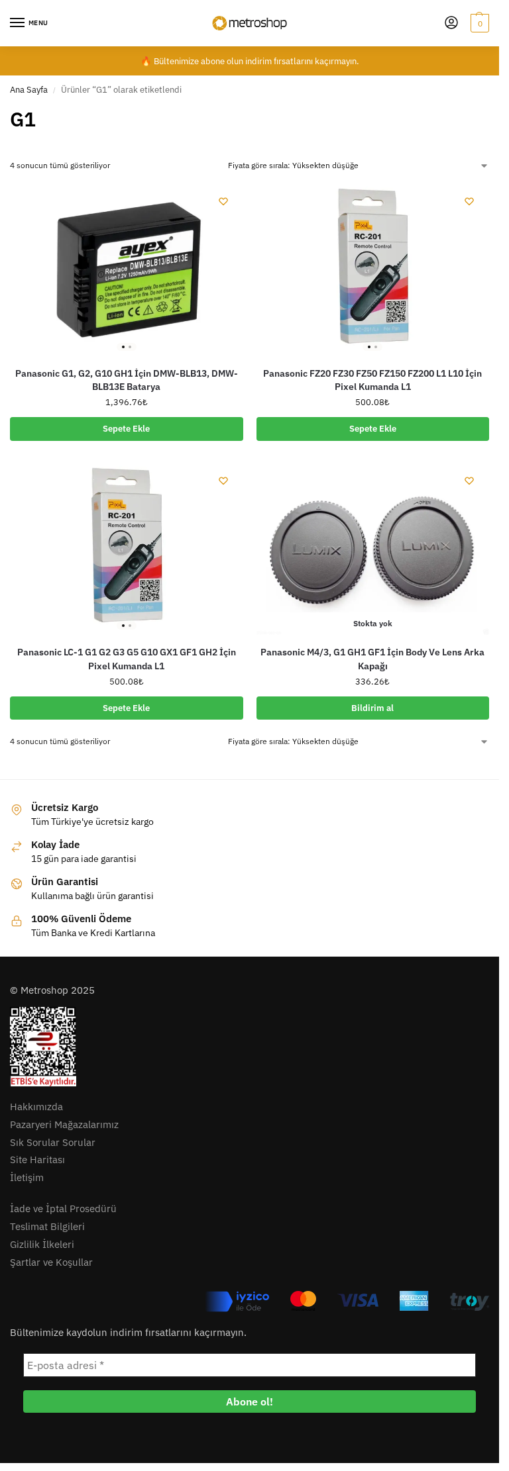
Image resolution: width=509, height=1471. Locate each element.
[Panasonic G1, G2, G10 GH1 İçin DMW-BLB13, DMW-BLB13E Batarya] (126, 268)
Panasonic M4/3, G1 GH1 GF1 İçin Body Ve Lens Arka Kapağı (372, 658)
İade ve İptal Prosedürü (63, 1208)
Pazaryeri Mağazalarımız (64, 1124)
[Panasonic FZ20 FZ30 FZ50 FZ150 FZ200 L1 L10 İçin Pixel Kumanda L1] (373, 268)
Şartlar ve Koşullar (51, 1262)
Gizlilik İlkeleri (42, 1244)
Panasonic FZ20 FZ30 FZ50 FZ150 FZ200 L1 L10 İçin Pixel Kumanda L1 (372, 380)
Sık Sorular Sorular (52, 1142)
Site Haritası (37, 1159)
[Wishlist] (223, 201)
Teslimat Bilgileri (47, 1226)
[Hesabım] (451, 23)
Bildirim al (372, 708)
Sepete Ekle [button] (126, 428)
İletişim (27, 1177)
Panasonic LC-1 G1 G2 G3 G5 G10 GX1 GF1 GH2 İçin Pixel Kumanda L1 (126, 658)
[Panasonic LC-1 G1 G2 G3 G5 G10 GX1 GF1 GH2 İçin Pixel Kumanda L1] (126, 548)
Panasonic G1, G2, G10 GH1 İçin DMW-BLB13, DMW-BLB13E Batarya (126, 380)
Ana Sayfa (29, 89)
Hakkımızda (36, 1106)
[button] (478, 23)
